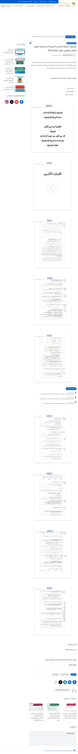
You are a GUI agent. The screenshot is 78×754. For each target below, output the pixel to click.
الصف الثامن (55, 674)
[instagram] (7, 102)
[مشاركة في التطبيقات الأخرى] (56, 682)
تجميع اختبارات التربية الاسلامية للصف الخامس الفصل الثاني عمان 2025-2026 (37, 717)
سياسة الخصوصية (52, 1)
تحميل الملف (72, 665)
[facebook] (21, 102)
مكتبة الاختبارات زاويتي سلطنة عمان (9, 88)
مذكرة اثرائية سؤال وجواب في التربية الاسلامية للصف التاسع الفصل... (56, 399)
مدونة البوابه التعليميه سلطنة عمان (52, 750)
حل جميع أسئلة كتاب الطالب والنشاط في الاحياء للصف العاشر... (47, 36)
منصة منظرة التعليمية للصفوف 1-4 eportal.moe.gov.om (8, 53)
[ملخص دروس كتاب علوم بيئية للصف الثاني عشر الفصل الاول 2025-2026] (20, 61)
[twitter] (12, 102)
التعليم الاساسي (18, 6)
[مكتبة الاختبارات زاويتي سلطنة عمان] (20, 88)
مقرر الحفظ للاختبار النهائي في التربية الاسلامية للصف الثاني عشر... (53, 717)
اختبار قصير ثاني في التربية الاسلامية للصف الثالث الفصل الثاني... (57, 403)
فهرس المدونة (43, 1)
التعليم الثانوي (30, 6)
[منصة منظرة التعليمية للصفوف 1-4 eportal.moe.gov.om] (20, 52)
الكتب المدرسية (49, 6)
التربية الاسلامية (71, 43)
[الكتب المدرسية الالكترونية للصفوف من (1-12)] (20, 79)
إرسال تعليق (70, 733)
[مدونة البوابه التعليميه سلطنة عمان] (66, 4)
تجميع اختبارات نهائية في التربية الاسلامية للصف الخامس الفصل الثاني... (69, 716)
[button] (70, 682)
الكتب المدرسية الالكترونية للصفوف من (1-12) (9, 80)
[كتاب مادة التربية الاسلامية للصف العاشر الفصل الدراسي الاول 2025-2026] (20, 70)
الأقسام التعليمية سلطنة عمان (25, 1)
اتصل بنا (36, 1)
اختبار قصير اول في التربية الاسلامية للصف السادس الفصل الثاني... (57, 394)
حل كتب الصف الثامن (70, 650)
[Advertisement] (39, 22)
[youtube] (17, 102)
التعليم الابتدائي (6, 6)
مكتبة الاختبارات (39, 6)
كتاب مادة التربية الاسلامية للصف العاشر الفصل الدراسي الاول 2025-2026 (9, 71)
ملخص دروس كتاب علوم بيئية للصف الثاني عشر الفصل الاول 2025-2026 (9, 62)
